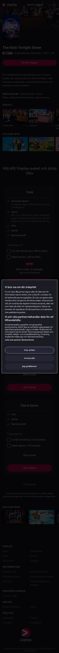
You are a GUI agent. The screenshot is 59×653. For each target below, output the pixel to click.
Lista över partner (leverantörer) (19, 340)
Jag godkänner (29, 366)
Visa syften (29, 350)
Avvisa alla (29, 358)
